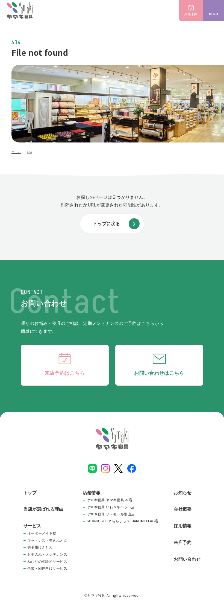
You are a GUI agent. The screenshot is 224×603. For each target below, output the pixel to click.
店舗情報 (92, 492)
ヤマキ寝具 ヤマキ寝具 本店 (109, 500)
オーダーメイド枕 (41, 533)
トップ (30, 492)
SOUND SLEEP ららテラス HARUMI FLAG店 (122, 521)
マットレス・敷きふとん (47, 540)
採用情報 (182, 525)
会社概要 (182, 509)
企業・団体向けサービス (47, 568)
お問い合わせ (187, 559)
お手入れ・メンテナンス (47, 554)
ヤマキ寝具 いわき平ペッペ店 (111, 507)
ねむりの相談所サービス (47, 562)
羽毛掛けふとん (40, 547)
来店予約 (182, 542)
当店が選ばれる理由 (43, 509)
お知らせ (182, 492)
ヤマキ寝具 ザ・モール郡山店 (111, 514)
